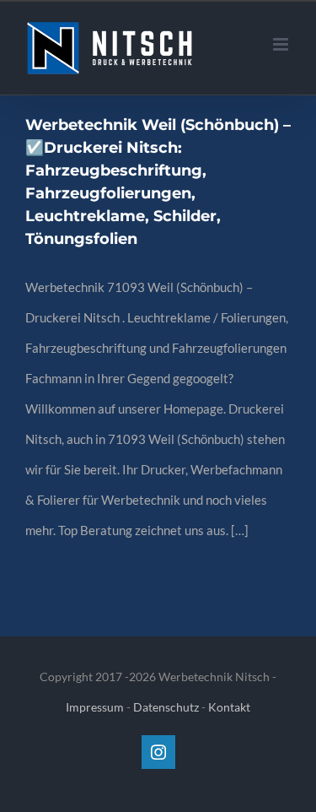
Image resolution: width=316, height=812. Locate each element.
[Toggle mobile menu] (282, 44)
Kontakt (229, 707)
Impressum (95, 707)
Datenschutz (166, 707)
